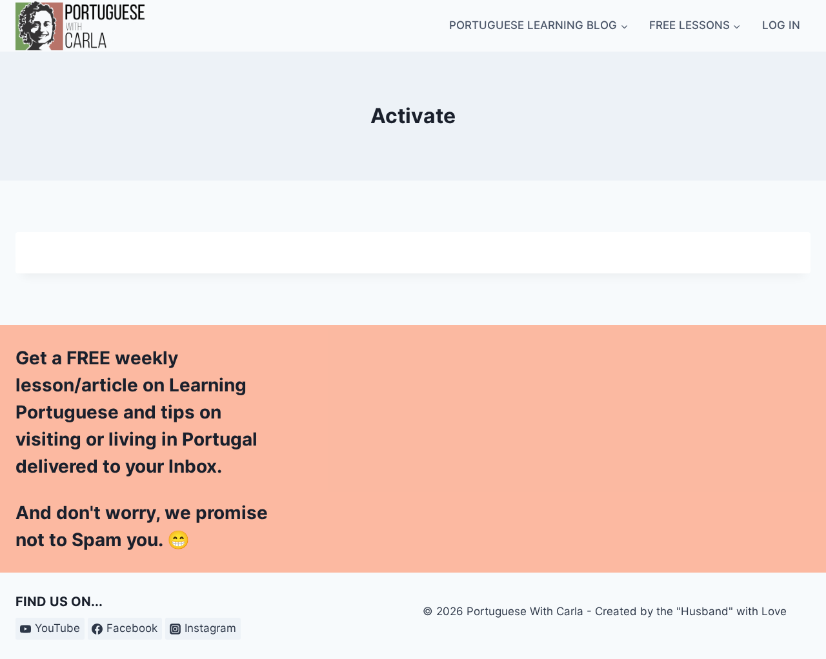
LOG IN (781, 25)
